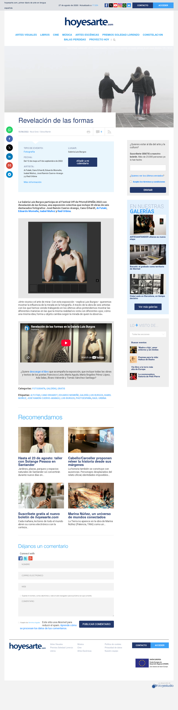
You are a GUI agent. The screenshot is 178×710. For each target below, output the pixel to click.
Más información (32, 182)
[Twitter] (25, 558)
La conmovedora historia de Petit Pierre (149, 375)
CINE (56, 34)
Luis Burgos (68, 398)
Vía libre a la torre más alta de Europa (142, 368)
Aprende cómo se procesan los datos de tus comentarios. (48, 627)
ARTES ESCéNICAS (87, 34)
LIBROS (45, 34)
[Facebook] (20, 558)
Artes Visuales (56, 644)
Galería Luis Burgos (91, 395)
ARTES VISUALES (26, 34)
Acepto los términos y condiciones (149, 182)
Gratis (61, 388)
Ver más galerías (148, 306)
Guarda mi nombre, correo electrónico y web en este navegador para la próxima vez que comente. (57, 596)
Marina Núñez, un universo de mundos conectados (89, 515)
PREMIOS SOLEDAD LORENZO (120, 34)
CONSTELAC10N (153, 34)
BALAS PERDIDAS (75, 39)
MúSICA (67, 34)
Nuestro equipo (111, 650)
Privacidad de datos (113, 647)
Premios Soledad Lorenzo (61, 647)
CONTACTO (142, 5)
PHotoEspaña (83, 398)
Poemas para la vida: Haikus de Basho (148, 358)
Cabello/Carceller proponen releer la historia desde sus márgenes (90, 461)
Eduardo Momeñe (28, 211)
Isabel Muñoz (47, 211)
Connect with (27, 553)
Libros (53, 650)
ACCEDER (163, 5)
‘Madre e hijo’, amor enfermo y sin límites (148, 348)
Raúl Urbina (64, 211)
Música (80, 644)
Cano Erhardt (49, 395)
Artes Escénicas (84, 650)
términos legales (34, 622)
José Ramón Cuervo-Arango (43, 398)
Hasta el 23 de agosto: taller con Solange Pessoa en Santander (40, 461)
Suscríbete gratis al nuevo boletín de (39, 515)
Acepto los (30, 622)
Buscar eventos (138, 342)
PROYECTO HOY (99, 39)
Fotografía (29, 151)
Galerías (51, 388)
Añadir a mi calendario (82, 162)
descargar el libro (39, 371)
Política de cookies (113, 644)
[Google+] (30, 558)
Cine (79, 647)
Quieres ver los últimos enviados (147, 175)
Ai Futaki (102, 208)
